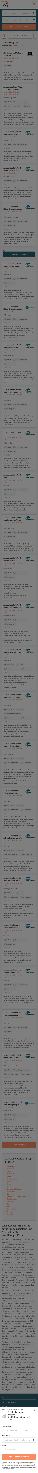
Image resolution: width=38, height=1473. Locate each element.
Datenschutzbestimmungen (10, 1464)
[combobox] (17, 1430)
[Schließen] (34, 1410)
